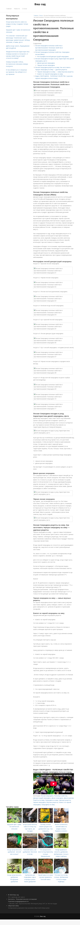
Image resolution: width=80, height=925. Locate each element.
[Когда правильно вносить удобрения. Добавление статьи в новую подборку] (61, 847)
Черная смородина (39, 802)
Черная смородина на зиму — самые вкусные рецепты (55, 72)
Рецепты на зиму (38, 800)
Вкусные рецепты (52, 802)
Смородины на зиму (48, 804)
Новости (17, 9)
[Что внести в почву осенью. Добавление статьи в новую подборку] (61, 873)
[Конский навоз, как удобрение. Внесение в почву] (30, 847)
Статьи (24, 9)
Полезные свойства (60, 796)
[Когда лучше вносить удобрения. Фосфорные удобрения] (14, 873)
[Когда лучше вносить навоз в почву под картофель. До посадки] (30, 822)
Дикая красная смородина (46, 63)
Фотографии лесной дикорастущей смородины (53, 56)
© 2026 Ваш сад (13, 895)
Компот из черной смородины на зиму (50, 74)
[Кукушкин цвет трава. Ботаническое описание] (14, 822)
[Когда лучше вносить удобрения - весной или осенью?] (14, 847)
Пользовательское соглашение (26, 899)
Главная (9, 9)
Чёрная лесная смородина (46, 65)
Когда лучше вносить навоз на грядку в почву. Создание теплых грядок (17, 24)
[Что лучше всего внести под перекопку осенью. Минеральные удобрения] (45, 847)
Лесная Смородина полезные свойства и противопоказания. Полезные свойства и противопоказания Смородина (49, 48)
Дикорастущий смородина (42, 798)
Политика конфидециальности (18, 901)
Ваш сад (40, 4)
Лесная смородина (47, 796)
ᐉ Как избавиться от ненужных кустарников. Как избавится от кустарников (16, 72)
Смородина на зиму (51, 800)
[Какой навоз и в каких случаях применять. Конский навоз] (45, 873)
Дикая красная (69, 798)
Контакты (11, 899)
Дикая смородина (57, 798)
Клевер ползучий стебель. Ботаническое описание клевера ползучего (17, 64)
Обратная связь (13, 906)
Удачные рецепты (65, 800)
